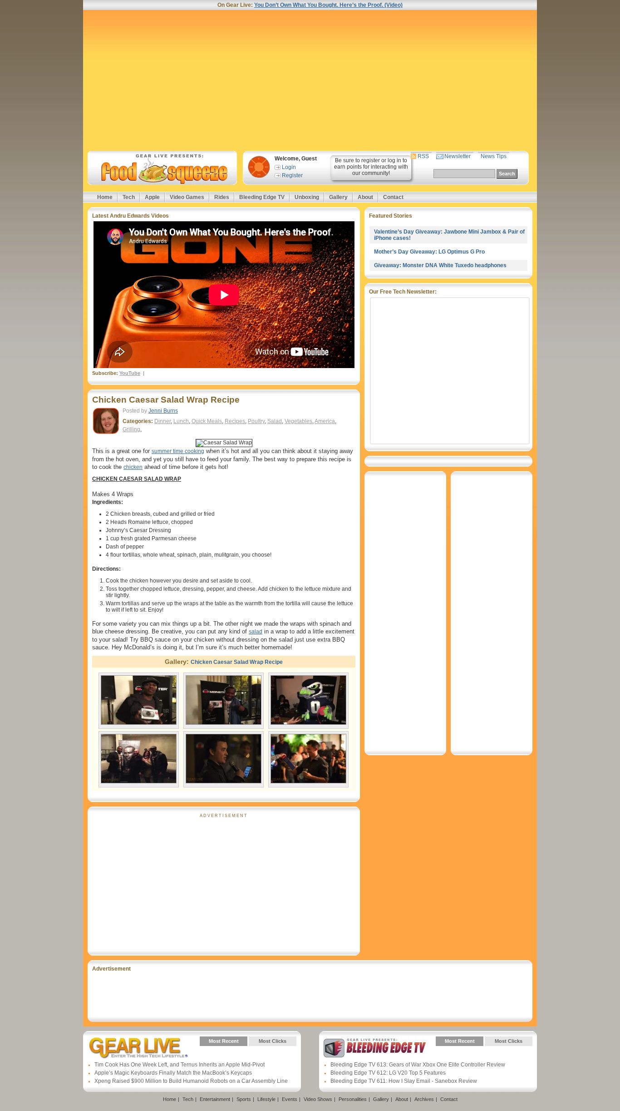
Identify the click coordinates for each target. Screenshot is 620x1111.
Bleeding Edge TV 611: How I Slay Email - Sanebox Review (403, 1081)
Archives (424, 1099)
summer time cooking (178, 451)
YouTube (129, 373)
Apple (152, 197)
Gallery (338, 197)
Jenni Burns (163, 411)
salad (255, 631)
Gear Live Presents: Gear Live (139, 1047)
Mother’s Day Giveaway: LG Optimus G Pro (429, 252)
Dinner (162, 421)
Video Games (187, 197)
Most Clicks (272, 1041)
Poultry (256, 421)
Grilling (131, 429)
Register (292, 175)
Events (289, 1099)
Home (105, 197)
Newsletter (457, 156)
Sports (243, 1099)
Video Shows (318, 1099)
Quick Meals (207, 421)
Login (289, 167)
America (325, 421)
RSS (423, 156)
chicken (133, 467)
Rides (221, 197)
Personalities (353, 1099)
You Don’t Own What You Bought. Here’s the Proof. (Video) (328, 5)
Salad (274, 421)
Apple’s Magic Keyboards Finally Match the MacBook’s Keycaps (173, 1073)
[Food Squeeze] (161, 168)
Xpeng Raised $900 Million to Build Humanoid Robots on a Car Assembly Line (191, 1081)
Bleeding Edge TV (262, 197)
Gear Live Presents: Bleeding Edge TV (375, 1047)
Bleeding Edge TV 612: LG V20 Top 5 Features (388, 1073)
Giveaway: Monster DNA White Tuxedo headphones (440, 265)
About (365, 197)
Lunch (181, 421)
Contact (393, 197)
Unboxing (307, 197)
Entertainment (215, 1099)
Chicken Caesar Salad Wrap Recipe (166, 399)
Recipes (235, 421)
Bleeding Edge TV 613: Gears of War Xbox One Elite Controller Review (417, 1064)
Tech (129, 197)
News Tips (494, 156)
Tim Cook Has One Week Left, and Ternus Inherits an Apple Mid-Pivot (179, 1064)
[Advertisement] (310, 80)
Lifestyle (266, 1099)
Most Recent (224, 1041)
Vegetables (298, 421)
